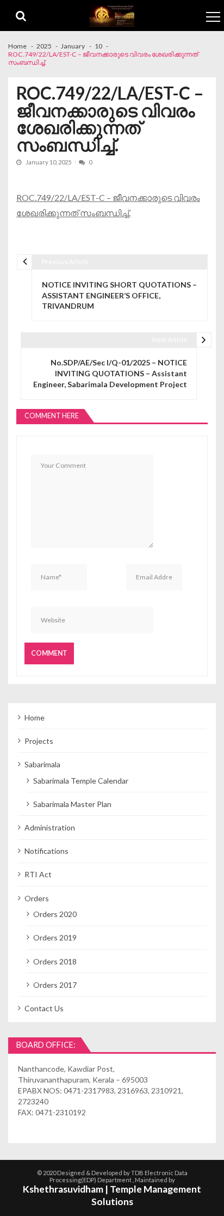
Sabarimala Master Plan (72, 804)
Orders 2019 (55, 937)
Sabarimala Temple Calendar (80, 780)
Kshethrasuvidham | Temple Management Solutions (112, 1195)
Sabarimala (42, 764)
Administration (49, 827)
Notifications (46, 851)
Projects (38, 741)
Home (34, 717)
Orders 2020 (55, 914)
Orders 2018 (55, 961)
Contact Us (44, 1008)
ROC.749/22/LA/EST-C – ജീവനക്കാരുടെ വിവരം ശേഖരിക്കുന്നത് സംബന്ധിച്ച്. (108, 205)
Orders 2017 (55, 984)
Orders (36, 898)
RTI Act (38, 874)
